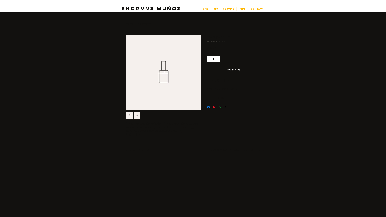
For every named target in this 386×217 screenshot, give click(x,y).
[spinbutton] (213, 59)
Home (129, 23)
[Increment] (218, 59)
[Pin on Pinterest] (214, 107)
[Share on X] (226, 107)
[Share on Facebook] (208, 107)
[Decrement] (209, 59)
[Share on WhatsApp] (220, 107)
